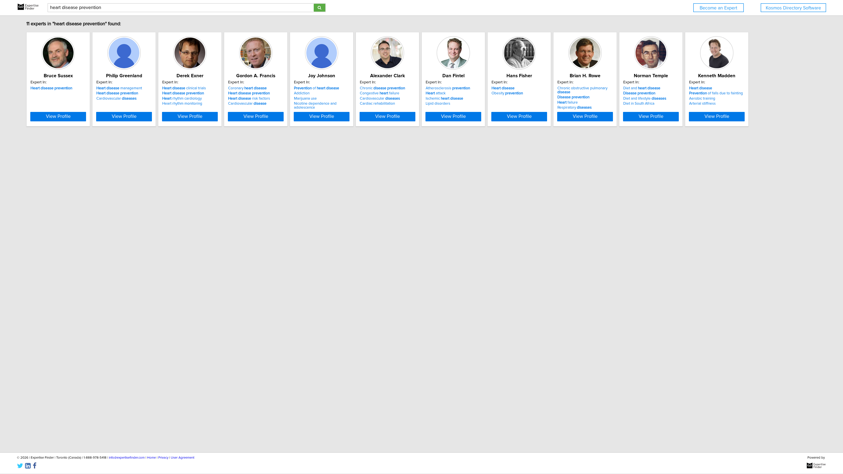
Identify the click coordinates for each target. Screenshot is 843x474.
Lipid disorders (438, 104)
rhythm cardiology (182, 99)
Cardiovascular (116, 99)
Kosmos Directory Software (793, 8)
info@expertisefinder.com (127, 457)
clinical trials (184, 88)
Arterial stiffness (702, 104)
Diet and (641, 88)
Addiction (302, 93)
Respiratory (574, 108)
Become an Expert (718, 8)
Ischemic (444, 99)
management (119, 88)
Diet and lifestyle (644, 99)
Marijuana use (305, 99)
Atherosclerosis (448, 88)
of (316, 88)
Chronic (382, 88)
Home (151, 457)
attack (436, 93)
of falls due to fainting (716, 93)
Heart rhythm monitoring (182, 104)
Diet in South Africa (638, 104)
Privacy (163, 457)
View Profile (58, 116)
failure (567, 102)
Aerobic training (702, 99)
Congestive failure (379, 93)
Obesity (507, 93)
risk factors (249, 99)
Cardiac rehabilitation (377, 104)
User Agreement (182, 457)
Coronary (247, 88)
